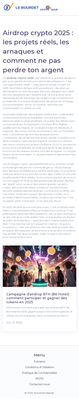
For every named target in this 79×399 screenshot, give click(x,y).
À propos (39, 361)
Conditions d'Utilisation (39, 367)
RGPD (39, 378)
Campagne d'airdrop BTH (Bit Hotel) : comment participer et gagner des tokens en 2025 (38, 298)
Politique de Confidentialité (39, 373)
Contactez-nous (39, 384)
